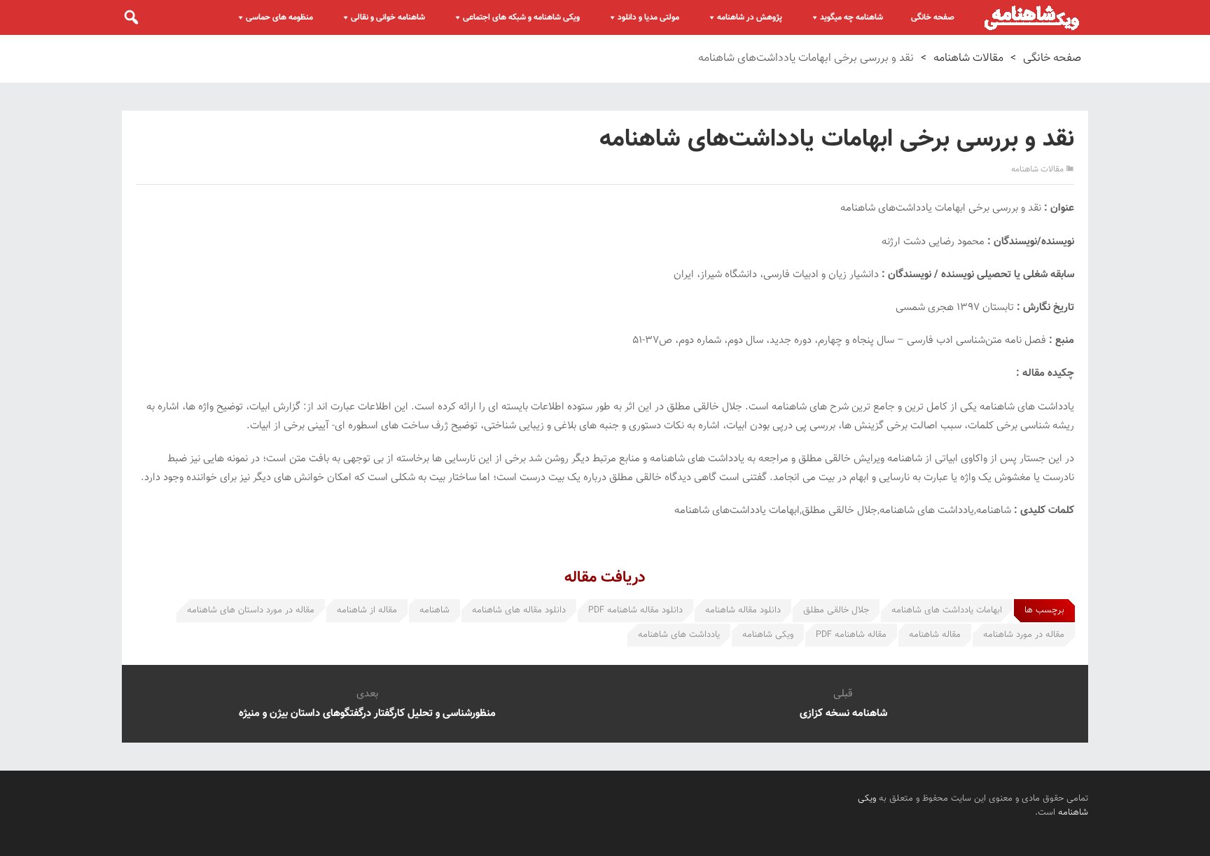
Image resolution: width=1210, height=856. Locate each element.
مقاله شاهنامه (935, 635)
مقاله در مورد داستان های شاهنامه (250, 610)
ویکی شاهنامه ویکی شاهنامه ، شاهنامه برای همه (1031, 17)
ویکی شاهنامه (767, 635)
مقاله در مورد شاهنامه (1023, 635)
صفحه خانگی (932, 17)
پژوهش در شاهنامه (749, 17)
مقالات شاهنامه (968, 58)
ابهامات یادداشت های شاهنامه (946, 610)
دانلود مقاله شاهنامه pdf (635, 610)
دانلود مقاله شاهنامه (743, 610)
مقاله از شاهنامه (367, 610)
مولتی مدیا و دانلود (648, 17)
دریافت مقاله (605, 578)
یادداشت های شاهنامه (679, 635)
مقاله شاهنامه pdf (851, 635)
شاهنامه (434, 610)
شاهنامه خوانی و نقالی (388, 17)
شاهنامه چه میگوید (851, 17)
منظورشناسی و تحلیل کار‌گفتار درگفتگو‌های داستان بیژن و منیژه (367, 714)
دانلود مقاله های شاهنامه (519, 610)
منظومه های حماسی (279, 17)
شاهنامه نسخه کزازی (843, 714)
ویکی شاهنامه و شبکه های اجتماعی (521, 17)
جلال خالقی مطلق (836, 610)
